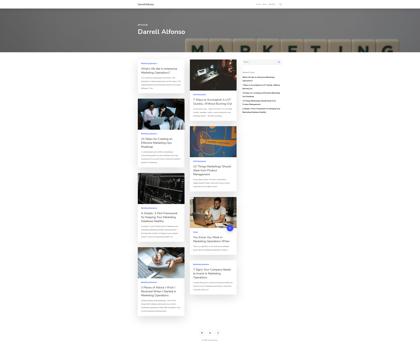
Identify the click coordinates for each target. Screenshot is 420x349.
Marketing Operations (149, 63)
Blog (264, 4)
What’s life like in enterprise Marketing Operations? (258, 79)
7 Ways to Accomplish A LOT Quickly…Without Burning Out (261, 87)
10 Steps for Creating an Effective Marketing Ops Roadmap (261, 95)
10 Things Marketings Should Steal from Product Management (259, 102)
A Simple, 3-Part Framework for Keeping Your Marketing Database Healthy (261, 110)
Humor (195, 232)
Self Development (199, 94)
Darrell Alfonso (146, 4)
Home (258, 4)
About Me (272, 4)
